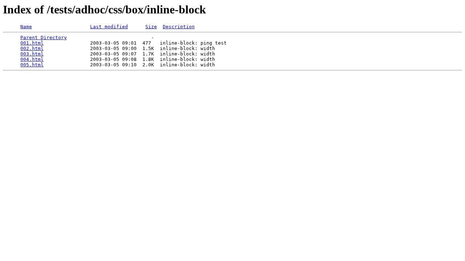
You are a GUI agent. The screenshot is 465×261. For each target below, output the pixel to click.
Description (179, 26)
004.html (32, 59)
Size (151, 26)
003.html (32, 54)
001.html (32, 43)
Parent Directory (43, 37)
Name (26, 26)
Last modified (109, 26)
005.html (32, 64)
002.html (32, 48)
